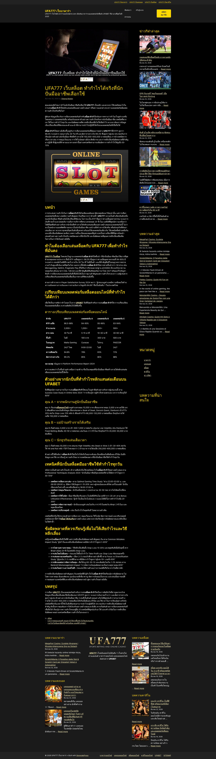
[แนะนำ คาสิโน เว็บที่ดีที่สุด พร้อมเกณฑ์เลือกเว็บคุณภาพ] (140, 708)
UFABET (158, 755)
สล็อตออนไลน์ (134, 755)
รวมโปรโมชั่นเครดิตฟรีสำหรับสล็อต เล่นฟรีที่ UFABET (67, 623)
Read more (166, 69)
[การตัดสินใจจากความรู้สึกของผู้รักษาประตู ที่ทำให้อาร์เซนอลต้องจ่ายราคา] (155, 157)
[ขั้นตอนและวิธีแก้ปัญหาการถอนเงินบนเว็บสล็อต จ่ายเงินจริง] (140, 651)
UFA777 (93, 653)
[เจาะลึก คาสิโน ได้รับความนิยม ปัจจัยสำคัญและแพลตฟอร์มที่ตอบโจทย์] (140, 733)
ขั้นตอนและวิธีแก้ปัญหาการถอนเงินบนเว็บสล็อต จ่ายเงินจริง (161, 646)
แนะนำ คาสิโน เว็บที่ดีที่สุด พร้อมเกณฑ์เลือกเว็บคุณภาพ (160, 704)
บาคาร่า (147, 360)
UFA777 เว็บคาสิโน (165, 2)
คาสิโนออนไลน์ (147, 755)
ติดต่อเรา (128, 10)
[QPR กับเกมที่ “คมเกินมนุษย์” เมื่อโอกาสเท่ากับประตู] (155, 81)
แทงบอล (147, 364)
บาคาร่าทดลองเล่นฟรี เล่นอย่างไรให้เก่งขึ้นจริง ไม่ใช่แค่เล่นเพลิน (70, 621)
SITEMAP (167, 755)
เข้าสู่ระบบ (140, 10)
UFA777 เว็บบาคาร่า (120, 2)
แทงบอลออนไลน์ (120, 755)
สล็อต (50, 618)
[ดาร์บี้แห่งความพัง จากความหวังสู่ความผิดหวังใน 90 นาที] (155, 194)
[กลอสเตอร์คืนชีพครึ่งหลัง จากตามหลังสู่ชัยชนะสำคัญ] (155, 44)
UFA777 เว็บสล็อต (150, 2)
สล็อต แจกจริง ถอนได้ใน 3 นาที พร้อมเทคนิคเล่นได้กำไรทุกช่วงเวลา (160, 671)
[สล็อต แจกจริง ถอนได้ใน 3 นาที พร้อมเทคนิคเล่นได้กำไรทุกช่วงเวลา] (140, 675)
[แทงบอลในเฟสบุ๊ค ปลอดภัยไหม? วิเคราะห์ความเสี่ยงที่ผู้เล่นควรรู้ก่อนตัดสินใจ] (53, 718)
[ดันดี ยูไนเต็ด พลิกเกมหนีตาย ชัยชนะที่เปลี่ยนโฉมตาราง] (155, 120)
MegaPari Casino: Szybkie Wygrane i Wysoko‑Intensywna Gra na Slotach (155, 242)
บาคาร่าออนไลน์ (106, 755)
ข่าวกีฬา (147, 375)
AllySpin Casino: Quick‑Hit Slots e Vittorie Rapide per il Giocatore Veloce (155, 320)
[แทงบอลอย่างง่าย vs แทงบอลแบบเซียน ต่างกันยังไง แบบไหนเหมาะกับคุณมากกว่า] (53, 694)
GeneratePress (82, 755)
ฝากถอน (128, 17)
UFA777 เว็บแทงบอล (136, 2)
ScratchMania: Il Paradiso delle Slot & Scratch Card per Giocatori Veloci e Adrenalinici (154, 261)
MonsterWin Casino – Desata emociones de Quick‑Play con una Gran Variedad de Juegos (155, 298)
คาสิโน (147, 372)
